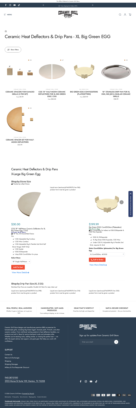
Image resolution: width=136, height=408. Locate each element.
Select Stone (15, 258)
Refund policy (8, 397)
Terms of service (24, 397)
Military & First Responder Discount (17, 367)
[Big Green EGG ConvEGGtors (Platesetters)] (84, 71)
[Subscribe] (116, 342)
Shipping (8, 361)
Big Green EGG (84, 89)
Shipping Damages (11, 364)
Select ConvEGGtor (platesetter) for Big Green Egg (106, 249)
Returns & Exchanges (12, 358)
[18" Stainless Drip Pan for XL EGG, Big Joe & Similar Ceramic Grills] (116, 71)
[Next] (92, 5)
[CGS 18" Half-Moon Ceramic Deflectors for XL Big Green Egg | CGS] (52, 71)
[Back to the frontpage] (6, 31)
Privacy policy (15, 397)
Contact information (41, 397)
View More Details (19, 272)
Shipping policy (32, 397)
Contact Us (8, 355)
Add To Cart (18, 267)
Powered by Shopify (28, 394)
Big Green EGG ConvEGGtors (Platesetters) (84, 92)
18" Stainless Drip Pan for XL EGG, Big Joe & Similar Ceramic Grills (116, 94)
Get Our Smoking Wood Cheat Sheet (130, 205)
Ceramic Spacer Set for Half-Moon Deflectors (20, 140)
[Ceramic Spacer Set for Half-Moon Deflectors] (20, 119)
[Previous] (43, 5)
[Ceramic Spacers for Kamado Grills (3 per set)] (20, 71)
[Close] (130, 193)
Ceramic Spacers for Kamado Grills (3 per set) (20, 92)
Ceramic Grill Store (20, 89)
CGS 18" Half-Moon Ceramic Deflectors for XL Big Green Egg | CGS (52, 94)
